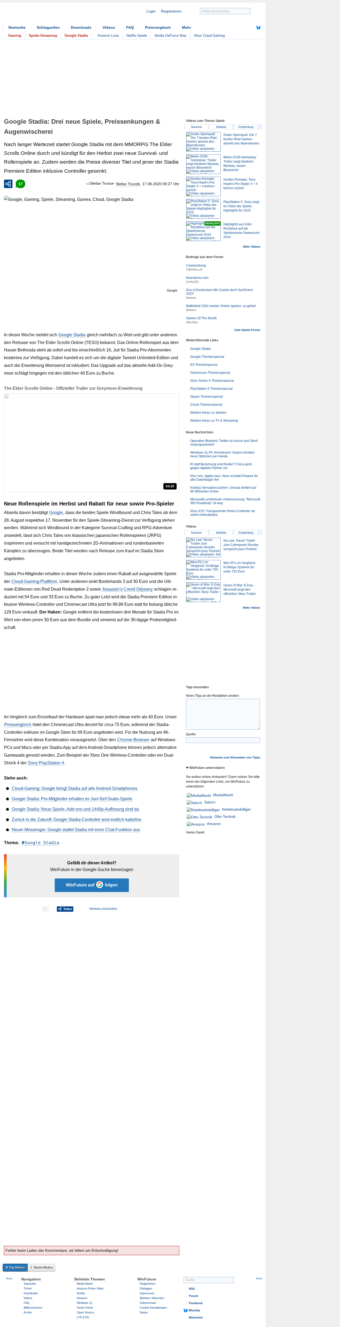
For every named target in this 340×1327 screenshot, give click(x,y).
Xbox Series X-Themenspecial (212, 381)
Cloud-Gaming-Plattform (34, 581)
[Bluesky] (258, 28)
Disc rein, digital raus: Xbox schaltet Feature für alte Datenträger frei (224, 478)
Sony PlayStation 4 (46, 763)
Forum (193, 1295)
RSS (192, 1288)
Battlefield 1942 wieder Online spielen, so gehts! (221, 306)
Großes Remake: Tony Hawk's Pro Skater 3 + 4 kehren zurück (240, 184)
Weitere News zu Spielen (208, 412)
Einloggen (146, 1288)
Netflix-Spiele (136, 36)
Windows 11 (84, 1302)
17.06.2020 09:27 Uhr (160, 184)
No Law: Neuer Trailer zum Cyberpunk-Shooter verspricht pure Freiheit (241, 545)
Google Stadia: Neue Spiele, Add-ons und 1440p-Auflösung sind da (75, 809)
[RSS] (242, 27)
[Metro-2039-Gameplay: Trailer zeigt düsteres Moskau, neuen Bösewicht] (203, 164)
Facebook (196, 1303)
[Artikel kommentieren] (22, 909)
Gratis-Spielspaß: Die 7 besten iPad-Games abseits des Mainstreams (241, 139)
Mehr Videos (251, 246)
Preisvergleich (158, 27)
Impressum (147, 1293)
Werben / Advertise (152, 1298)
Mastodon (196, 1317)
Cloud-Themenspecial (206, 405)
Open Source (85, 1312)
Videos (109, 27)
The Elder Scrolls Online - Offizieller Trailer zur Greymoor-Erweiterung (73, 388)
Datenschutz (148, 1302)
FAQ (130, 27)
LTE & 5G (83, 1317)
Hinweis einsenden (103, 909)
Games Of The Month (201, 318)
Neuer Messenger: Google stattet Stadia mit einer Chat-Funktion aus (76, 829)
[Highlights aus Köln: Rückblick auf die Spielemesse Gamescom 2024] (203, 231)
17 (20, 184)
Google (56, 512)
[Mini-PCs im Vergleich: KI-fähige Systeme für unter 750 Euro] (203, 569)
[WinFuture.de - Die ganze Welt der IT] (48, 14)
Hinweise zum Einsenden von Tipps (235, 757)
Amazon (214, 824)
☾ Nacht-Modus (42, 1267)
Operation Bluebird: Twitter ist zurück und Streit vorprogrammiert (223, 442)
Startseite (17, 27)
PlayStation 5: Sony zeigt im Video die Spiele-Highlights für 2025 (241, 206)
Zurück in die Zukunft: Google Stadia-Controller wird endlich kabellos (76, 819)
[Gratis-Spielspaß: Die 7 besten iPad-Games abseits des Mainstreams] (203, 141)
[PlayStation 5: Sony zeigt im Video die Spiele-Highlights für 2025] (203, 208)
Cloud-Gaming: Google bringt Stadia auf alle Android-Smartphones (74, 788)
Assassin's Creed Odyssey (127, 589)
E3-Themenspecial (204, 365)
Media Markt (85, 1283)
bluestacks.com (197, 278)
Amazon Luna (108, 36)
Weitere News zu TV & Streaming (214, 420)
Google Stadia (72, 335)
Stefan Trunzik (128, 184)
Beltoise (191, 297)
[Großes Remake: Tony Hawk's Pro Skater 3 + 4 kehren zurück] (203, 186)
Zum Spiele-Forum (247, 329)
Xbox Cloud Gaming (209, 36)
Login (151, 11)
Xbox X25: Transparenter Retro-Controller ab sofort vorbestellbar (222, 513)
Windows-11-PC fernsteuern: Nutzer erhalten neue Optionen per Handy (222, 454)
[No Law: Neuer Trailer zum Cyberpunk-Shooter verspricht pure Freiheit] (203, 547)
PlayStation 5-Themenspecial (211, 389)
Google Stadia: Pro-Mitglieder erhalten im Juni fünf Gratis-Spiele (72, 799)
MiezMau (192, 322)
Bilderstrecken (33, 1307)
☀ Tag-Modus (15, 1267)
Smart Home (85, 1307)
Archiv (28, 1312)
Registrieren (171, 11)
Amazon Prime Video (90, 1288)
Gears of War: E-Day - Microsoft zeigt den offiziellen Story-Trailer (239, 589)
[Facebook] (250, 27)
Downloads (81, 27)
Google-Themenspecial (207, 357)
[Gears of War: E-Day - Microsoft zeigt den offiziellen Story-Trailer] (203, 592)
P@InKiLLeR (194, 269)
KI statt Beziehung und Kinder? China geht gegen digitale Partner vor (221, 466)
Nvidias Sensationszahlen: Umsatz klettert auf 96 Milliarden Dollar (223, 489)
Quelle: (191, 734)
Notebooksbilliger (236, 809)
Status (144, 1312)
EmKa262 (192, 281)
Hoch (9, 1278)
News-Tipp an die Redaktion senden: (213, 696)
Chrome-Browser (133, 739)
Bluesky (194, 1310)
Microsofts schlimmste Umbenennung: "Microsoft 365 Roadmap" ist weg (225, 501)
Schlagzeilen (48, 27)
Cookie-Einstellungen (153, 1307)
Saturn (209, 802)
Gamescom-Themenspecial (210, 373)
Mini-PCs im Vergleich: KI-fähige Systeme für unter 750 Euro (239, 567)
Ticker (28, 1288)
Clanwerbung (196, 265)
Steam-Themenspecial (206, 397)
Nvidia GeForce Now (170, 36)
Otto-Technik (225, 816)
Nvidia (81, 1293)
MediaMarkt (223, 795)
